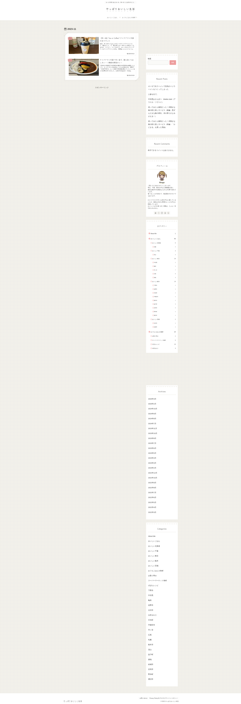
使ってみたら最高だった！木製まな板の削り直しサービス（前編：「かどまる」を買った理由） (161, 124)
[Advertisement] (102, 102)
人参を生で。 (153, 94)
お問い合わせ (144, 698)
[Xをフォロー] (158, 213)
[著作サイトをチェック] (155, 213)
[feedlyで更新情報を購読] (165, 213)
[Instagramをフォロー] (162, 213)
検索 (149, 59)
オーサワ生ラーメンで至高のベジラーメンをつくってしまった (161, 87)
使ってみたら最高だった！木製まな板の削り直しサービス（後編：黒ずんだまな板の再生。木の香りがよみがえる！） (161, 111)
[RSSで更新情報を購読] (168, 213)
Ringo (162, 182)
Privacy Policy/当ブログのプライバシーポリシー (163, 698)
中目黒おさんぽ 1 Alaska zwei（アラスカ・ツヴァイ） (161, 100)
